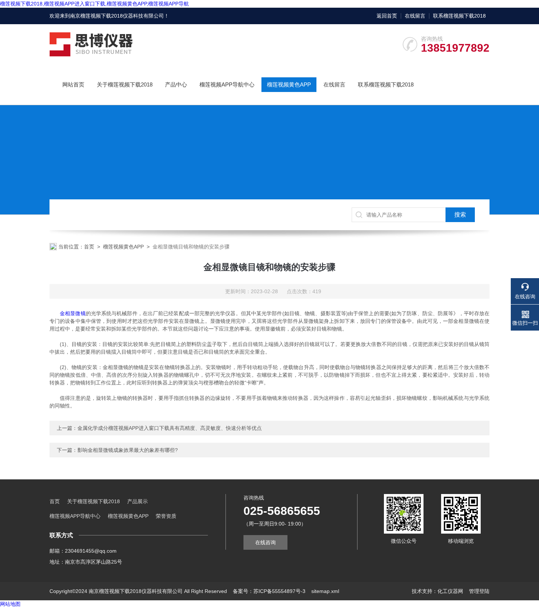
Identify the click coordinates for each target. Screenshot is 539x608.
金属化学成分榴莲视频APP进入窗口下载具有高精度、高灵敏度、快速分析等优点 (169, 428)
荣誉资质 (166, 516)
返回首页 (387, 16)
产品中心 (176, 84)
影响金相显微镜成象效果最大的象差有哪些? (127, 450)
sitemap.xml (325, 591)
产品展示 (137, 501)
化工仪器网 (450, 591)
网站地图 (10, 604)
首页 (89, 247)
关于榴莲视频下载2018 (125, 84)
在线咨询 (265, 542)
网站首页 (73, 84)
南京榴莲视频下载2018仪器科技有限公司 (117, 16)
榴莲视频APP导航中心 (226, 84)
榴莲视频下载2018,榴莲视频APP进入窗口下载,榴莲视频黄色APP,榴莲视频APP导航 (94, 4)
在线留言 (415, 16)
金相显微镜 (72, 313)
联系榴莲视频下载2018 (459, 16)
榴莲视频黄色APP (289, 84)
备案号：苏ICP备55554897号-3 (269, 591)
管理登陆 (479, 591)
